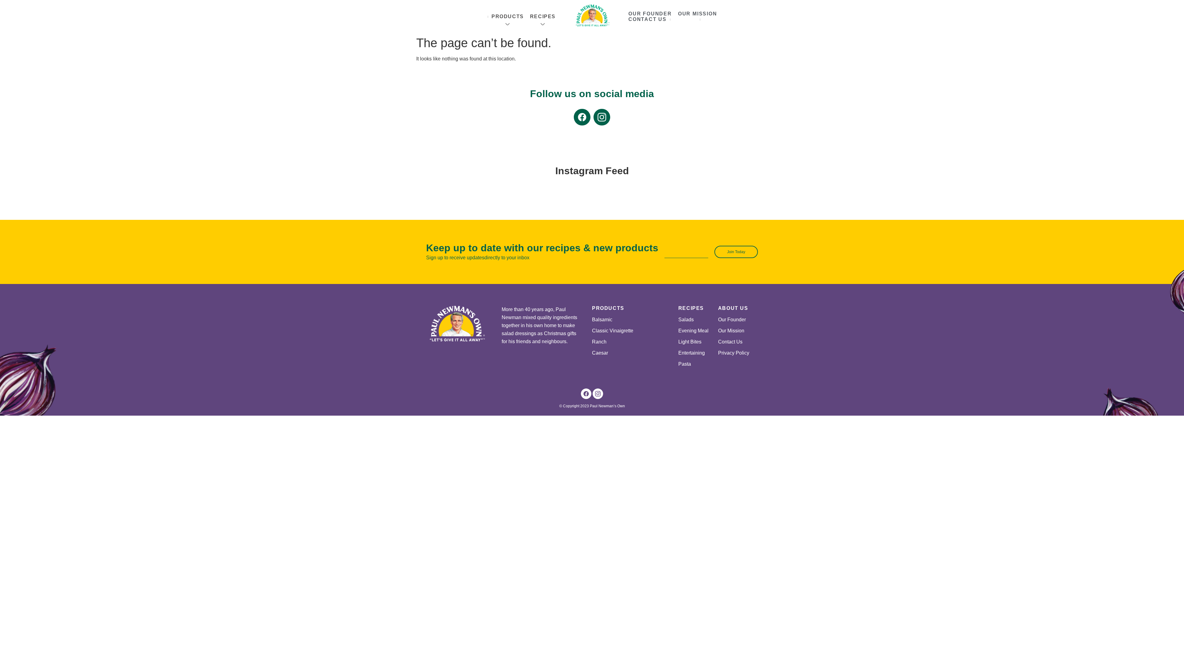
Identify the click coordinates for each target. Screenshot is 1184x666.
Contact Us (647, 19)
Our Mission (697, 13)
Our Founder (650, 13)
